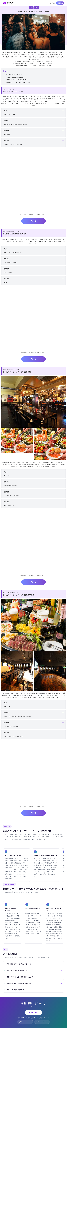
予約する (33, 221)
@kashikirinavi (43, 1021)
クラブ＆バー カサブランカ (14, 75)
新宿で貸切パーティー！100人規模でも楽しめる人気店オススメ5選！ (33, 63)
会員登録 (60, 3)
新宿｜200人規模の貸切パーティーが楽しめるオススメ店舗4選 (33, 61)
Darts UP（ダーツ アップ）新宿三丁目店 (18, 82)
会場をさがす (33, 1012)
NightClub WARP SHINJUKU (15, 77)
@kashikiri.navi (26, 1021)
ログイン (52, 3)
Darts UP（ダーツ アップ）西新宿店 (17, 80)
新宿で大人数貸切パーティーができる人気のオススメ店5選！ (33, 65)
